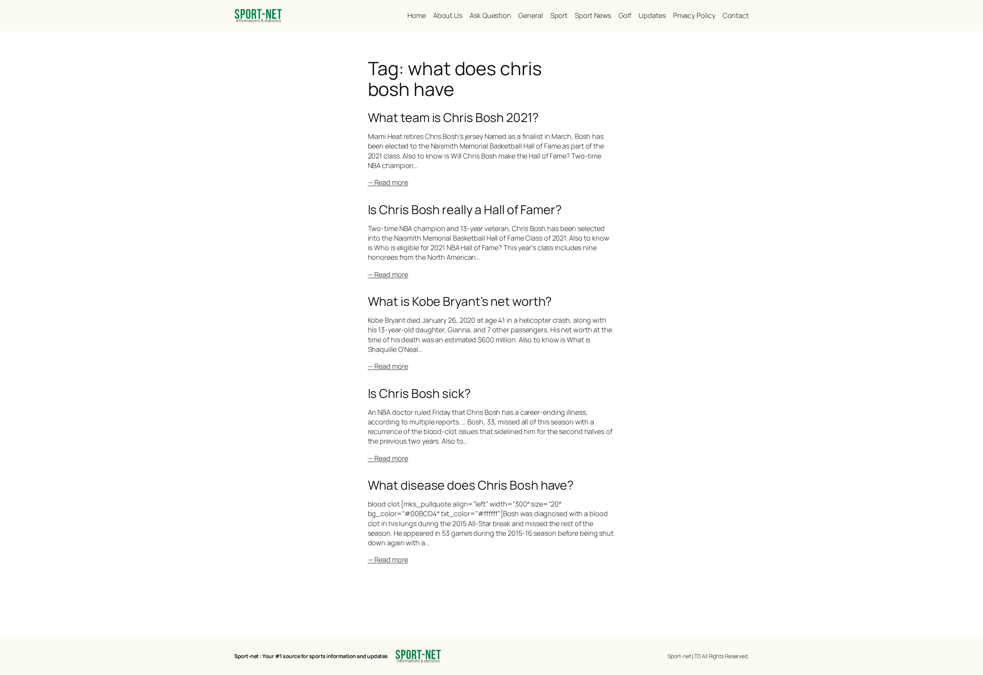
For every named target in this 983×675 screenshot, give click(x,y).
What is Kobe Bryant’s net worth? (460, 301)
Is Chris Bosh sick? (419, 393)
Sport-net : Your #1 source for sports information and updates (311, 656)
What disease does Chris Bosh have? (471, 485)
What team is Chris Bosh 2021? (453, 117)
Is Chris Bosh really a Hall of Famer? (465, 209)
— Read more (388, 182)
